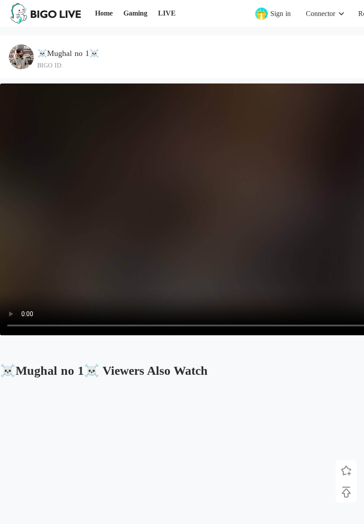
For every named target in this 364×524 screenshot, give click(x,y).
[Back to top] (346, 492)
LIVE (167, 13)
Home (104, 13)
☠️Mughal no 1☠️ (68, 53)
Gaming (135, 13)
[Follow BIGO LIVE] (346, 470)
